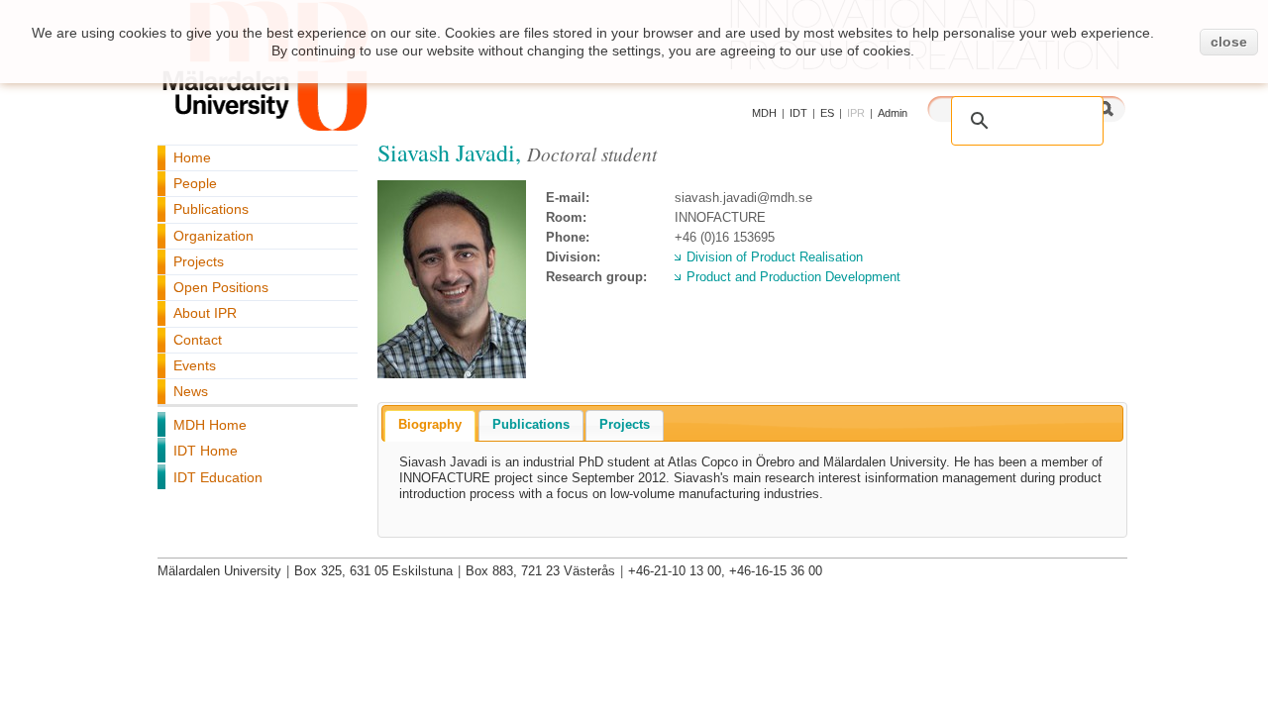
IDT (798, 113)
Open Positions (220, 287)
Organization (213, 236)
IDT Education (218, 477)
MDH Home (210, 425)
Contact (197, 340)
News (190, 391)
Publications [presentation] (531, 424)
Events (194, 365)
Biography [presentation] (430, 424)
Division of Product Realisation (775, 257)
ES (827, 113)
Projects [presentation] (624, 424)
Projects (198, 261)
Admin (892, 113)
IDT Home (205, 450)
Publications (211, 209)
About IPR (205, 313)
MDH (764, 113)
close (1229, 42)
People (195, 183)
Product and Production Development (793, 276)
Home (192, 157)
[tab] (430, 426)
